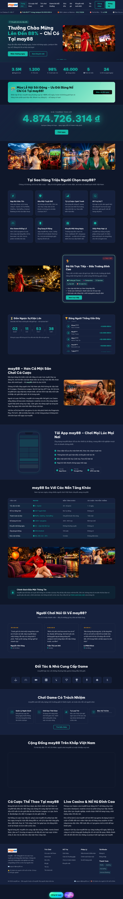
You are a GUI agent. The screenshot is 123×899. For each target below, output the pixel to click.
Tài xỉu (90, 5)
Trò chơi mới (43, 5)
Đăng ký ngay (56, 895)
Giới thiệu (66, 853)
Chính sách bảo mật (78, 595)
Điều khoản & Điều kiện (88, 853)
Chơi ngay (62, 132)
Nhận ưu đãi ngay (102, 92)
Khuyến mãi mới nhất (79, 5)
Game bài (47, 857)
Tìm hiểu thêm (61, 727)
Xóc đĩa (64, 5)
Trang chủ (23, 5)
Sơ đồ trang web (86, 860)
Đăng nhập (100, 5)
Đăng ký (110, 5)
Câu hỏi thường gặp (69, 857)
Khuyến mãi (66, 863)
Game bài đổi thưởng (54, 5)
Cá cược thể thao (33, 5)
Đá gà (71, 5)
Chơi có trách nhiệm (69, 860)
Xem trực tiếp (74, 298)
